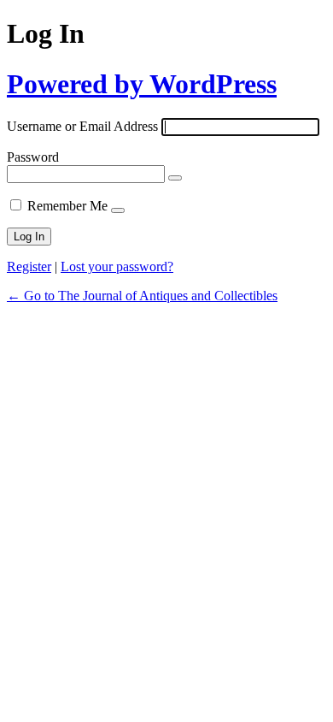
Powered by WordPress (142, 83)
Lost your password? (117, 266)
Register (29, 266)
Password (33, 157)
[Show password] (175, 177)
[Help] (118, 210)
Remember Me (67, 205)
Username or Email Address (82, 126)
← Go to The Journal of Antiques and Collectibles (142, 295)
